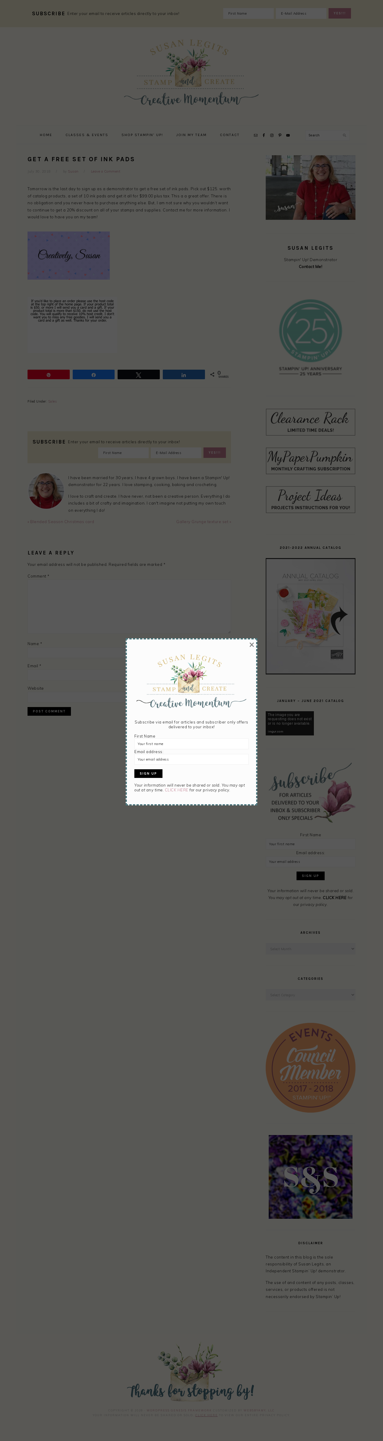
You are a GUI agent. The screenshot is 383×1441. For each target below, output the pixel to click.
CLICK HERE (177, 789)
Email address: (148, 751)
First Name (144, 736)
